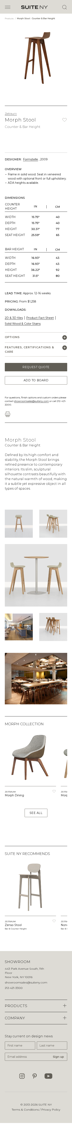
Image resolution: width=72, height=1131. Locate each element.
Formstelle (30, 159)
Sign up (58, 1057)
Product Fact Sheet (40, 318)
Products (9, 18)
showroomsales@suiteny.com (31, 401)
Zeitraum (11, 113)
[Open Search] (64, 7)
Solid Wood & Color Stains (23, 323)
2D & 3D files (14, 318)
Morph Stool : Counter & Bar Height (36, 18)
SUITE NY (45, 1104)
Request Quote (35, 367)
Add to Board (36, 380)
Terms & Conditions (26, 1109)
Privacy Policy (50, 1109)
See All (36, 813)
